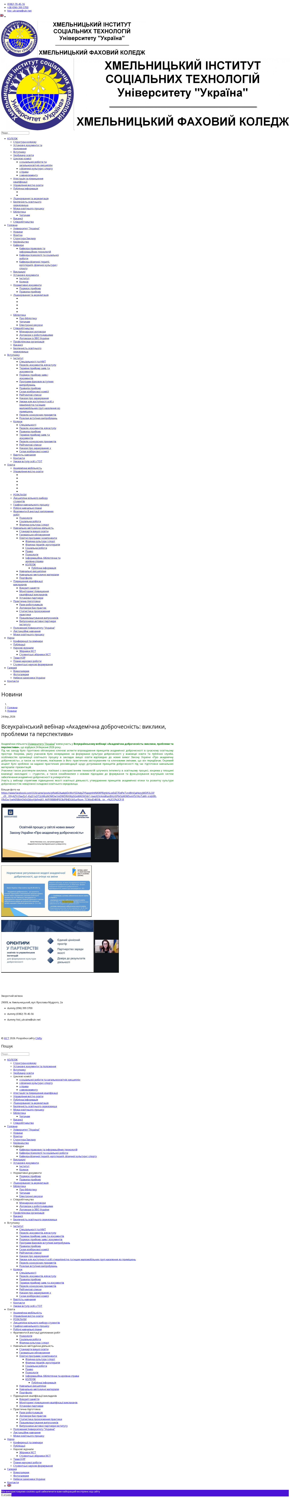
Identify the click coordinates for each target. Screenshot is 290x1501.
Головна (12, 225)
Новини (18, 231)
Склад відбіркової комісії (34, 391)
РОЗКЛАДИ (20, 494)
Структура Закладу (24, 238)
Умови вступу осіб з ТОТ (27, 461)
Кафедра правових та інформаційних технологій (35, 250)
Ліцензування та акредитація (30, 198)
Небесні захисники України (29, 677)
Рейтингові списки (30, 395)
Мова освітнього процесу (28, 208)
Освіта (11, 464)
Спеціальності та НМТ (32, 361)
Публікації (19, 644)
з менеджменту (28, 175)
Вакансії (18, 218)
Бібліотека (19, 211)
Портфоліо (25, 578)
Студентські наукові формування (33, 664)
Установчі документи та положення (34, 1066)
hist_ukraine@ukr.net (19, 10)
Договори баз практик (32, 608)
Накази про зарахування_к (35, 448)
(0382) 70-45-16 (16, 4)
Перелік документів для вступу (37, 365)
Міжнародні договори (32, 331)
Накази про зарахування (34, 398)
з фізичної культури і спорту (36, 168)
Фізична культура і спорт (34, 524)
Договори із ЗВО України (34, 338)
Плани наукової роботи (27, 661)
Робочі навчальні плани (27, 508)
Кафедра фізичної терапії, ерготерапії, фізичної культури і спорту (38, 265)
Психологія (25, 518)
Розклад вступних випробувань (38, 418)
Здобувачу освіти (23, 155)
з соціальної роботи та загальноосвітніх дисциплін (35, 163)
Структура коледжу (24, 142)
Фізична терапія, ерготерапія (42, 544)
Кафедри (18, 245)
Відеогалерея (21, 671)
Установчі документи (26, 275)
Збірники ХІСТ (27, 651)
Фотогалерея (21, 674)
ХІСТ (6, 1038)
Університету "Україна (41, 744)
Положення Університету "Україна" (34, 627)
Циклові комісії (22, 158)
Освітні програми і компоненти (38, 538)
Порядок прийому (30, 288)
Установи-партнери (31, 598)
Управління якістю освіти (28, 185)
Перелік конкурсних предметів (37, 414)
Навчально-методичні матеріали (39, 574)
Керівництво (21, 241)
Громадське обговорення (34, 534)
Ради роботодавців (31, 604)
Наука (10, 637)
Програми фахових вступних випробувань (44, 1242)
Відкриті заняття (29, 588)
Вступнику (19, 152)
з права (23, 172)
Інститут (24, 278)
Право (29, 551)
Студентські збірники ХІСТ (35, 654)
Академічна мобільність (27, 468)
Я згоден (6, 1494)
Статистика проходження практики (40, 1419)
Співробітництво (23, 221)
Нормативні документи (27, 285)
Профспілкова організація (28, 341)
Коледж (23, 281)
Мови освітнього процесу (28, 634)
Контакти (19, 458)
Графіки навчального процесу (31, 504)
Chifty (38, 1038)
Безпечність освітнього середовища (27, 203)
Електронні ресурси (31, 325)
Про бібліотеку (28, 318)
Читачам (24, 215)
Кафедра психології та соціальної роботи (43, 1153)
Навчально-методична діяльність (33, 528)
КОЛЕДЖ (12, 138)
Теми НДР (19, 657)
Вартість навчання (24, 454)
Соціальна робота (30, 521)
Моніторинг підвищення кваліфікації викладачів (34, 593)
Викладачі (19, 271)
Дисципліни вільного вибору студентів (36, 1322)
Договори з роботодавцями (36, 335)
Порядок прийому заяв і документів (40, 1239)
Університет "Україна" (26, 228)
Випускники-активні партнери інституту (43, 1425)
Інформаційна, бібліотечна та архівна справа (42, 559)
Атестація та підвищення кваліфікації (35, 1093)
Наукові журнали (23, 647)
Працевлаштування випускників (38, 617)
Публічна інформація (25, 188)
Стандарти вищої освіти (33, 531)
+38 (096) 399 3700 (17, 7)
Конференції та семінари (28, 641)
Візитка (17, 235)
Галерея (12, 667)
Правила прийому (30, 291)
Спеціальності (27, 424)
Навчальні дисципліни (32, 571)
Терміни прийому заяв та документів (41, 1236)
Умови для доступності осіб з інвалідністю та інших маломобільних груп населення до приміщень (39, 406)
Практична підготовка (26, 601)
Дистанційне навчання (26, 631)
